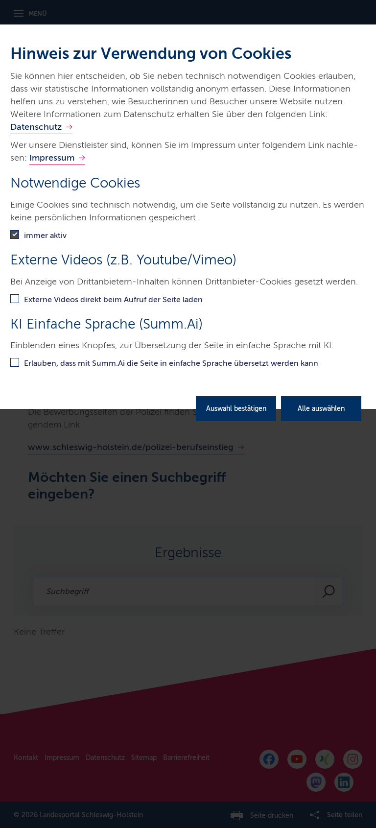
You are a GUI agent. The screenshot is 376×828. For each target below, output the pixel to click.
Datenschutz (36, 126)
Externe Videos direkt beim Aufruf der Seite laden (113, 299)
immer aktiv (45, 235)
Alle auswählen (321, 408)
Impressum (51, 157)
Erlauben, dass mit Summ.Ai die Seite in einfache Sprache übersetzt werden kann (171, 363)
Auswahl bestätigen (236, 408)
